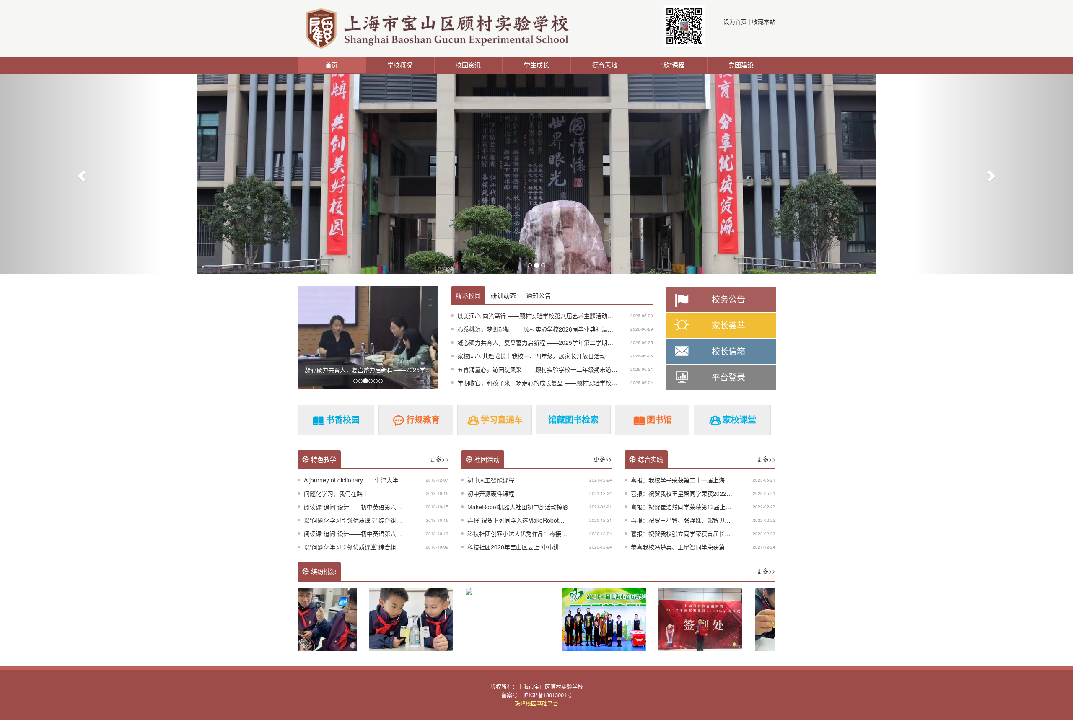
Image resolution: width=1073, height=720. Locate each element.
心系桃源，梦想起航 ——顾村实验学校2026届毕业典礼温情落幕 (541, 329)
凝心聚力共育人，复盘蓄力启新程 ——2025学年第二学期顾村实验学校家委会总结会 (567, 342)
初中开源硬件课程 (490, 493)
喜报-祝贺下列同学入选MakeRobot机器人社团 (527, 520)
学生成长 (536, 64)
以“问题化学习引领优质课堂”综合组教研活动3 (363, 520)
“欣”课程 (672, 64)
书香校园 (343, 419)
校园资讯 (468, 64)
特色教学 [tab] (323, 459)
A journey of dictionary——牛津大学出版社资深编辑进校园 (380, 480)
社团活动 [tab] (487, 459)
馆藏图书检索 (573, 419)
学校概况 (399, 64)
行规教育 (423, 419)
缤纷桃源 (323, 571)
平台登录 (728, 377)
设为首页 (735, 21)
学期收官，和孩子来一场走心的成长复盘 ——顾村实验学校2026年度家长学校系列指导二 (573, 382)
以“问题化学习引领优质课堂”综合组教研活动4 (363, 547)
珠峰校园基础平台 (536, 703)
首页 (331, 64)
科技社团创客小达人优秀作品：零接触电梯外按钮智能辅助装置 (549, 533)
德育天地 (604, 64)
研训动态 (503, 295)
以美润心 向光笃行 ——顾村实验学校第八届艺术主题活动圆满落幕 (544, 315)
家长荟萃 (728, 325)
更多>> (439, 459)
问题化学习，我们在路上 (336, 493)
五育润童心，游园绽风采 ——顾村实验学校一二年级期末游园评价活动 (549, 369)
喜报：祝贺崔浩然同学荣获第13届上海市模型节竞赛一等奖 (707, 506)
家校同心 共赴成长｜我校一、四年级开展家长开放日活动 (531, 356)
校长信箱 (728, 351)
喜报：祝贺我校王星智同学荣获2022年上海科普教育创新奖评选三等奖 (722, 493)
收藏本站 (763, 21)
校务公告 (728, 299)
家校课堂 (739, 419)
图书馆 (659, 419)
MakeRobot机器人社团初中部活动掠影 (517, 506)
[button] (80, 173)
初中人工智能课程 (490, 480)
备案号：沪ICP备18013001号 (536, 695)
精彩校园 (468, 295)
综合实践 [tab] (650, 459)
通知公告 (538, 295)
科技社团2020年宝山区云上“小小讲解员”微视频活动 (534, 547)
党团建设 (741, 64)
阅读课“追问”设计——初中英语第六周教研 (359, 506)
